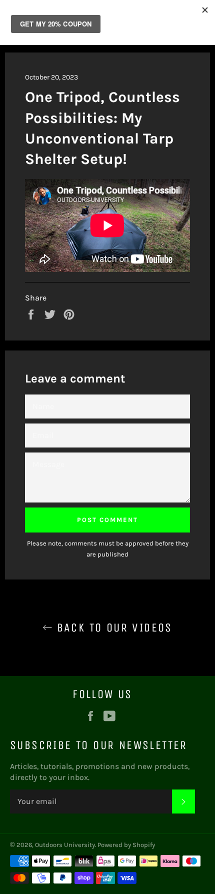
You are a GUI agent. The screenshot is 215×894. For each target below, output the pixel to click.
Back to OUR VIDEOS (112, 627)
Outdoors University (65, 844)
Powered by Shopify (126, 844)
